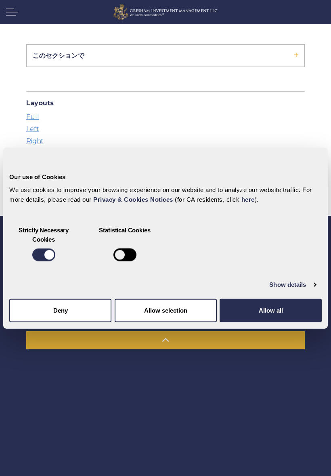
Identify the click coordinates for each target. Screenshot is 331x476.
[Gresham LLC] (165, 12)
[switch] (124, 254)
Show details (287, 284)
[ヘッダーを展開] (12, 12)
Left (32, 129)
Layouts (40, 103)
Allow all (271, 310)
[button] (165, 340)
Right (35, 141)
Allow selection (165, 310)
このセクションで (58, 55)
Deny (60, 310)
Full (32, 117)
